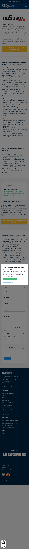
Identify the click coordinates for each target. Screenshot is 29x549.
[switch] (3, 547)
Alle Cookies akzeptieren (10, 279)
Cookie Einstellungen (8, 282)
